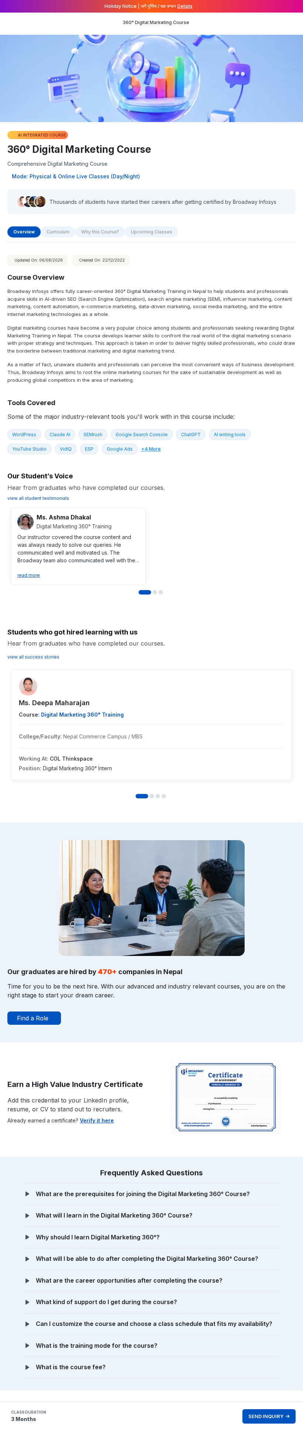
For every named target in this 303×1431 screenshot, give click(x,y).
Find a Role (32, 1018)
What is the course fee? (71, 1367)
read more (28, 575)
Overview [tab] (24, 232)
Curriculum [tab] (58, 232)
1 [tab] (145, 592)
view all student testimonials (38, 498)
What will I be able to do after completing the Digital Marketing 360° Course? (147, 1258)
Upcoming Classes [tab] (151, 232)
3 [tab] (161, 592)
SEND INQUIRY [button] (265, 1416)
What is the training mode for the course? (96, 1345)
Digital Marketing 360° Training (82, 714)
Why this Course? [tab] (100, 232)
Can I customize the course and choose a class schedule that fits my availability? (154, 1323)
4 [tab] (163, 796)
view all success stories (33, 657)
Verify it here (97, 1120)
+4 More (151, 449)
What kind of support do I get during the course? (106, 1302)
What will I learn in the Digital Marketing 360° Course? (114, 1215)
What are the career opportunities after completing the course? (129, 1280)
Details (185, 6)
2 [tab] (155, 592)
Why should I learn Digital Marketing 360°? (98, 1237)
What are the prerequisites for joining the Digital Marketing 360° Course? (143, 1194)
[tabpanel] (151, 822)
